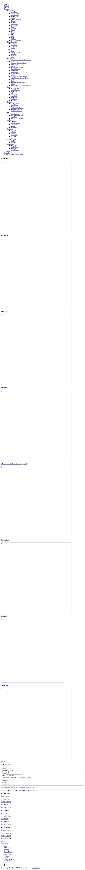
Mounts (13, 21)
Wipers (12, 57)
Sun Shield (13, 148)
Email (4, 773)
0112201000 (4, 819)
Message (5, 780)
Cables (12, 61)
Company (5, 772)
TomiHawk (10, 106)
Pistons (12, 27)
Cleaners (13, 133)
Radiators (13, 28)
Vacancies (6, 7)
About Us (6, 6)
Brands (6, 857)
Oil (11, 138)
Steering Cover (15, 147)
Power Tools (14, 96)
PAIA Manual (7, 860)
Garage (9, 87)
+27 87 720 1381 (6, 824)
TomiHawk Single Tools (17, 108)
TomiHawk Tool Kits (16, 109)
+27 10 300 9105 (6, 807)
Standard (13, 141)
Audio (9, 120)
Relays (12, 79)
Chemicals (10, 129)
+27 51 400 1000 (6, 796)
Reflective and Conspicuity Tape (19, 78)
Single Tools (14, 97)
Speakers (13, 126)
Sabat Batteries (14, 105)
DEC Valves (14, 117)
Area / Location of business (9, 777)
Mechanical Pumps (16, 19)
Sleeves (13, 30)
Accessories (10, 144)
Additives (13, 130)
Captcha (4, 782)
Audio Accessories (15, 123)
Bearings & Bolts (15, 52)
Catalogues (7, 151)
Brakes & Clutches (12, 42)
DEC (8, 112)
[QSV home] (4, 843)
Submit (4, 783)
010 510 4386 (5, 813)
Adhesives (13, 132)
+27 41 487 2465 (6, 836)
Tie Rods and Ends (16, 40)
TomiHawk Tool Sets (16, 111)
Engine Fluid (14, 135)
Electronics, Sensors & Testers (18, 63)
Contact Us (7, 153)
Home (5, 4)
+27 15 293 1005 (6, 830)
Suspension (10, 34)
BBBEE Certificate (9, 859)
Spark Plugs (14, 54)
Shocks (12, 37)
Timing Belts (14, 55)
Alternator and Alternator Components (21, 60)
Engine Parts (10, 10)
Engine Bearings (15, 15)
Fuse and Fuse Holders (17, 67)
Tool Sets (13, 100)
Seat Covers (14, 145)
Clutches (13, 48)
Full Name (5, 770)
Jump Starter (14, 94)
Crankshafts (14, 12)
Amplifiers (13, 121)
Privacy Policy (8, 852)
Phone (4, 775)
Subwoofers (14, 127)
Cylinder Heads (15, 13)
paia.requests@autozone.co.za (27, 787)
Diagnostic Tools (15, 88)
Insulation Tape (15, 73)
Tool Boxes (14, 99)
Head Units (14, 124)
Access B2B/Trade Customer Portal (13, 154)
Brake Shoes (14, 46)
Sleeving (13, 81)
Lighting (13, 75)
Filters (12, 51)
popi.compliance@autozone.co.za (28, 790)
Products (6, 9)
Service (9, 49)
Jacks (12, 93)
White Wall (14, 142)
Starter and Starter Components (19, 82)
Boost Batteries (15, 103)
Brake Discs (14, 43)
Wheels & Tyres (11, 139)
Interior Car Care (15, 91)
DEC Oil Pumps (15, 114)
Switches (13, 84)
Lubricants (13, 136)
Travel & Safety (15, 150)
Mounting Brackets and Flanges (19, 76)
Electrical (9, 58)
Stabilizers (13, 39)
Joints (12, 36)
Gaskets (13, 18)
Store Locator (7, 854)
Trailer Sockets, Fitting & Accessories (20, 85)
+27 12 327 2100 (6, 841)
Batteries (9, 102)
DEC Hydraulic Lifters (17, 115)
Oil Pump (13, 22)
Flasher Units (14, 64)
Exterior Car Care (15, 90)
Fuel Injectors (14, 16)
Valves (12, 33)
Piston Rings (14, 25)
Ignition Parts (14, 70)
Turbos (12, 31)
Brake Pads (14, 45)
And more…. (14, 24)
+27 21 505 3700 (6, 802)
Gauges (13, 66)
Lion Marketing (36, 868)
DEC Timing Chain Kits (17, 118)
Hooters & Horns (15, 69)
